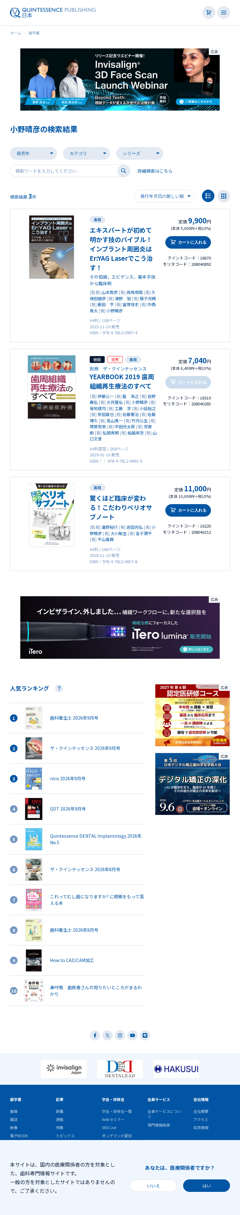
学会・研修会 (113, 1099)
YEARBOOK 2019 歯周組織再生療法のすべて (122, 381)
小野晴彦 (115, 311)
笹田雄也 (106, 414)
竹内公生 (140, 421)
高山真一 (115, 421)
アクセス (200, 1119)
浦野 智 (123, 298)
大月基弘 (115, 402)
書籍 (97, 219)
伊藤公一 (106, 396)
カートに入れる (192, 242)
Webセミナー (113, 1119)
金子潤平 (144, 533)
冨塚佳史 (130, 304)
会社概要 (200, 1111)
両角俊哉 (135, 292)
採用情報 (200, 1127)
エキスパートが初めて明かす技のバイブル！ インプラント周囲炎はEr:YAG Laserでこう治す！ (121, 249)
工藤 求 (123, 408)
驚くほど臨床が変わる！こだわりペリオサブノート (121, 507)
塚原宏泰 (98, 426)
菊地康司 (98, 408)
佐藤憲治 (130, 414)
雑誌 (14, 1119)
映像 (14, 1127)
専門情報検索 (159, 1125)
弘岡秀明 (110, 433)
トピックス (65, 1135)
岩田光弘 (135, 527)
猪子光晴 (148, 298)
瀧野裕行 (110, 527)
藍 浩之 (130, 396)
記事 (59, 1099)
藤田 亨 (106, 304)
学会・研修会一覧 (117, 1111)
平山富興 (106, 539)
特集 (59, 1127)
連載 (59, 1119)
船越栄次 (136, 433)
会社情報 (200, 1099)
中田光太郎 (125, 426)
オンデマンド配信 (117, 1135)
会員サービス (159, 1099)
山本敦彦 (110, 292)
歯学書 (15, 1099)
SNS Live (109, 1127)
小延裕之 (148, 408)
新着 (59, 1111)
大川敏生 (119, 533)
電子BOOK (19, 1135)
